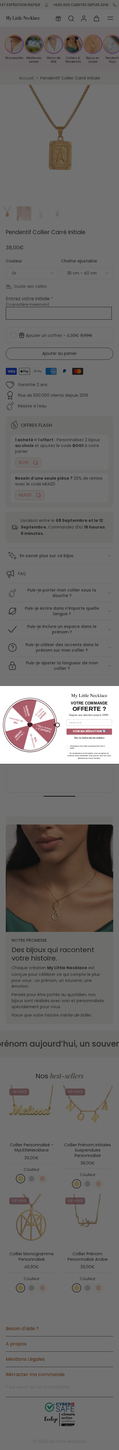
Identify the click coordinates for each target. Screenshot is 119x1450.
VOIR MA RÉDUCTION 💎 (89, 731)
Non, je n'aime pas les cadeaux (89, 737)
